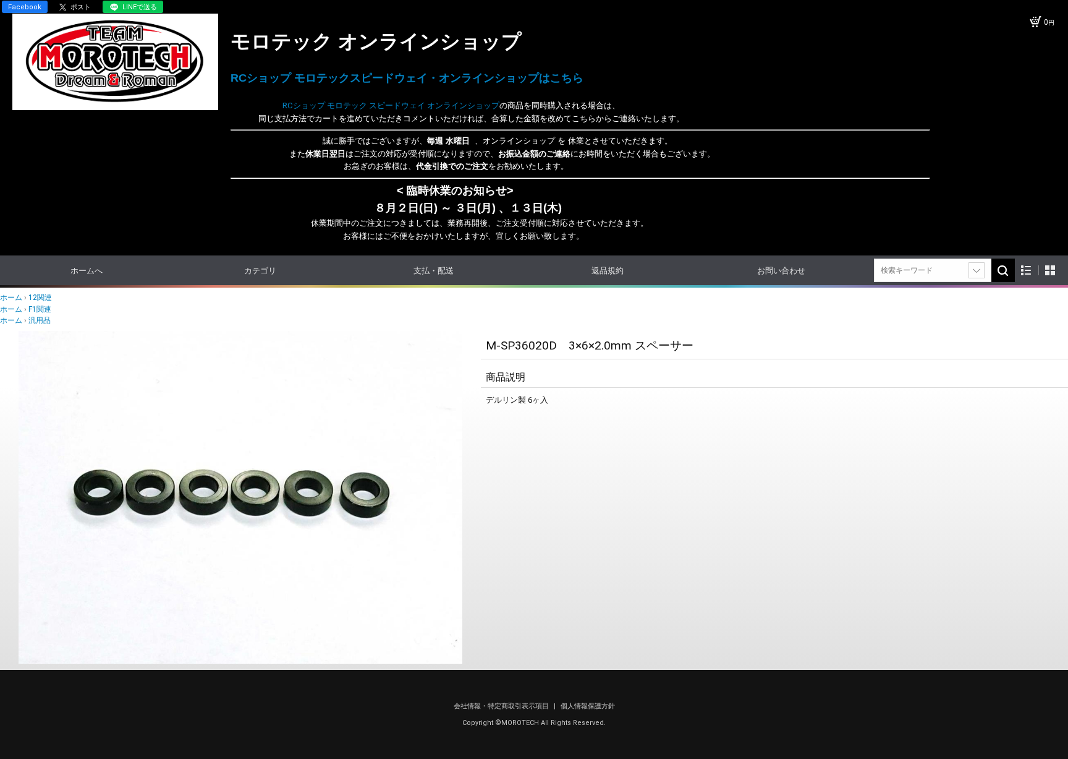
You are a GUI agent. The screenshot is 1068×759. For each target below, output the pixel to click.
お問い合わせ (781, 270)
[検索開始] (1003, 270)
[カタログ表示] (1050, 270)
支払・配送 (433, 270)
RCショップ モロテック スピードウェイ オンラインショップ (365, 105)
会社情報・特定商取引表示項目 (502, 706)
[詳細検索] (976, 270)
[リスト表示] (1026, 270)
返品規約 (607, 270)
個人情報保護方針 (588, 706)
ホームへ (86, 270)
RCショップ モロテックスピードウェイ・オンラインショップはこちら (407, 78)
